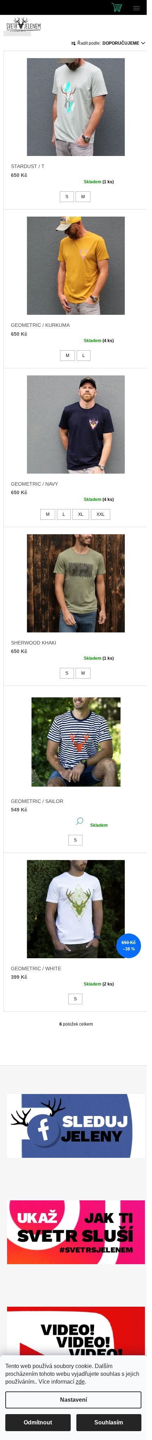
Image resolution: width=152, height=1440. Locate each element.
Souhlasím (108, 1422)
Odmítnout (38, 1422)
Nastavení (73, 1400)
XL (80, 514)
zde (80, 1382)
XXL (101, 514)
